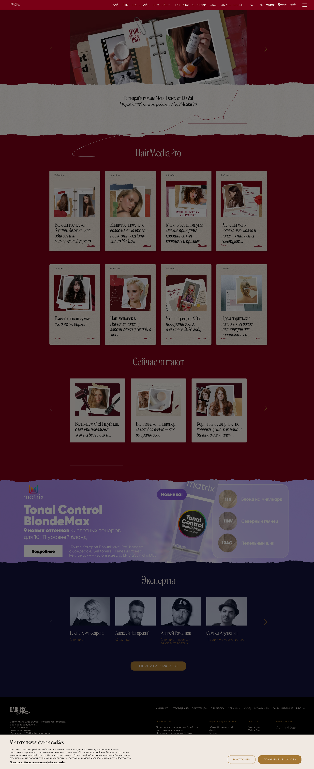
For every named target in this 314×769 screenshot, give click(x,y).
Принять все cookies (280, 759)
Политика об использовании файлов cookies (37, 762)
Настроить (241, 759)
